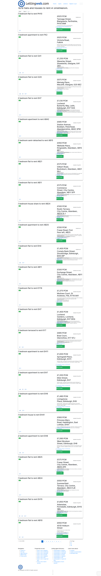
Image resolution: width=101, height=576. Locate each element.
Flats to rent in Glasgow (42, 550)
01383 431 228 (59, 344)
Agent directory (23, 553)
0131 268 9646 (59, 323)
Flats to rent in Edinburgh (42, 551)
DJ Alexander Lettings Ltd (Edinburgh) (63, 364)
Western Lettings (59, 68)
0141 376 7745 (59, 513)
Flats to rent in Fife (41, 557)
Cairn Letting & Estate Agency (61, 512)
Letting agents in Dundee (59, 554)
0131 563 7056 (59, 112)
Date (25, 11)
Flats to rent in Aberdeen (42, 553)
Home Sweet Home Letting (61, 322)
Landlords (65, 3)
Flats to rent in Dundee (42, 554)
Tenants (54, 3)
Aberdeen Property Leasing (61, 237)
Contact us (22, 550)
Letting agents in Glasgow (59, 550)
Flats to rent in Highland (42, 556)
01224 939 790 (59, 238)
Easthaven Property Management (62, 533)
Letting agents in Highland (59, 556)
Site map (22, 551)
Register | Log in (73, 3)
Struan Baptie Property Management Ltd (63, 26)
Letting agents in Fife (58, 557)
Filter (20, 11)
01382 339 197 (59, 27)
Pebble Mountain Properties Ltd (62, 132)
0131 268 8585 (59, 365)
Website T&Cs (23, 554)
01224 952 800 (59, 133)
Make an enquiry (59, 29)
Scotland (72, 550)
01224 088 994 (59, 534)
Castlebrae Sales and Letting (61, 47)
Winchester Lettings (60, 153)
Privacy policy (23, 556)
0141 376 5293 (59, 69)
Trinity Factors (59, 258)
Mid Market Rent (74, 553)
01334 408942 (59, 302)
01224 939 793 (59, 154)
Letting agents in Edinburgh (60, 551)
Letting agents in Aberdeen (60, 553)
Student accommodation (75, 551)
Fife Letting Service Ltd (60, 343)
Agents (59, 3)
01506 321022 (59, 48)
